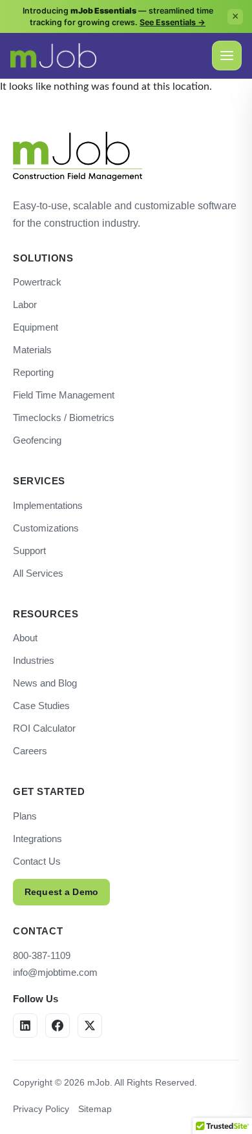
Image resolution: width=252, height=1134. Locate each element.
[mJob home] (53, 55)
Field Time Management (63, 394)
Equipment (35, 327)
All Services (38, 573)
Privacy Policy (41, 1109)
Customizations (46, 527)
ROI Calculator (44, 728)
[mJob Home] (77, 156)
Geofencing (37, 440)
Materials (32, 349)
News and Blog (45, 682)
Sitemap (95, 1109)
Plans (25, 815)
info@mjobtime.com (55, 972)
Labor (25, 304)
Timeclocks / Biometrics (63, 417)
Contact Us (37, 861)
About (25, 637)
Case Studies (41, 705)
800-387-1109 (41, 955)
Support (29, 550)
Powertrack (37, 281)
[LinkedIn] (25, 1025)
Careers (30, 750)
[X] (90, 1025)
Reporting (33, 372)
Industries (33, 660)
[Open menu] (227, 55)
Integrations (37, 838)
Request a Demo (61, 892)
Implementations (48, 505)
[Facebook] (57, 1025)
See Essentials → (172, 22)
